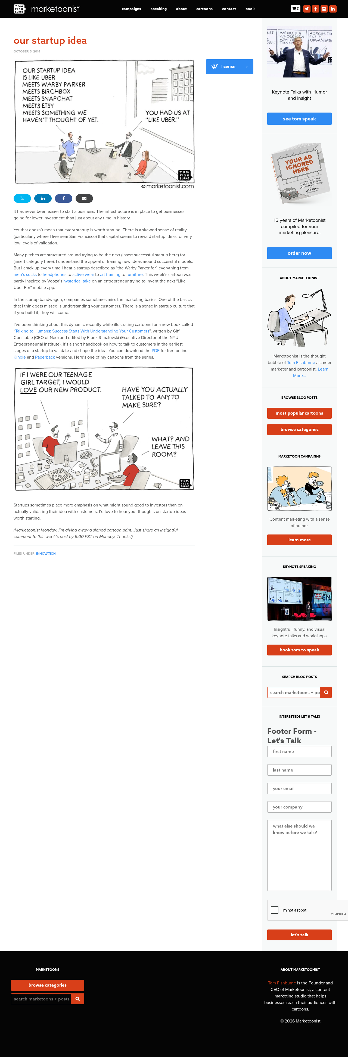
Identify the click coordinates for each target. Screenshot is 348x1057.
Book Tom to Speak (299, 650)
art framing (110, 274)
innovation (46, 553)
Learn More (299, 540)
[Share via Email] (84, 198)
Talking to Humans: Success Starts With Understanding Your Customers (82, 331)
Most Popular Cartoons (299, 413)
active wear (83, 274)
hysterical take (77, 281)
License (228, 66)
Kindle (20, 357)
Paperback (45, 357)
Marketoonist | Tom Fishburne (47, 9)
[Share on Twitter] (22, 198)
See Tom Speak (299, 118)
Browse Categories (300, 429)
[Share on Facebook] (63, 198)
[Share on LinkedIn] (43, 198)
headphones (54, 274)
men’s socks (25, 274)
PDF (156, 350)
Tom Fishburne (301, 362)
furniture (134, 274)
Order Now (299, 253)
